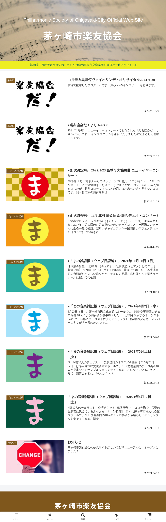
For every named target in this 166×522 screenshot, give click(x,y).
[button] (153, 397)
